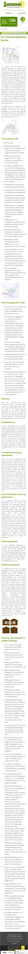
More (24, 33)
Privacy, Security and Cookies (14, 938)
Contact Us (8, 13)
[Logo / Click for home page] (14, 4)
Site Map (14, 943)
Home (4, 33)
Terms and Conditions (14, 941)
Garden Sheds (14, 33)
